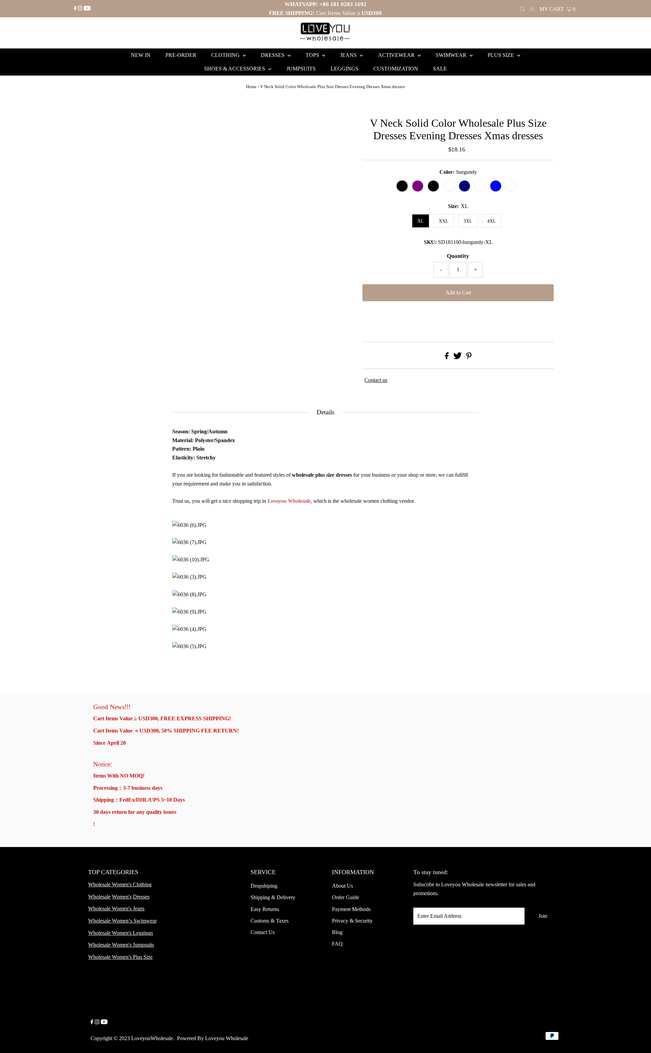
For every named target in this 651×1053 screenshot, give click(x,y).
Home (251, 86)
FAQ (337, 944)
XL (420, 221)
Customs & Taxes (270, 921)
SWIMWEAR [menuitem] (452, 55)
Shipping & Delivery (273, 897)
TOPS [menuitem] (312, 55)
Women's (122, 897)
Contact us (375, 380)
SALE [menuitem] (440, 68)
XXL (444, 221)
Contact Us (263, 932)
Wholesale (99, 897)
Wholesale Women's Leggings (120, 933)
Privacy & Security (352, 921)
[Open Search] (522, 8)
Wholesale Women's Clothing (120, 884)
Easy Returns (265, 909)
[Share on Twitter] (457, 357)
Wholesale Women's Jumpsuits (121, 945)
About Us (342, 886)
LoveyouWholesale (152, 1038)
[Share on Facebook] (447, 357)
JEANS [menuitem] (349, 55)
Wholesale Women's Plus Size (120, 957)
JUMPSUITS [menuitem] (301, 68)
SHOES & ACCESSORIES (235, 68)
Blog (337, 932)
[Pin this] (469, 357)
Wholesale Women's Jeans (116, 908)
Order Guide (345, 897)
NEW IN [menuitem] (141, 55)
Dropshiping (264, 886)
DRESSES (273, 55)
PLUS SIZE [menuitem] (501, 55)
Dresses (141, 897)
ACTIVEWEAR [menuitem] (397, 55)
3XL (467, 221)
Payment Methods (351, 909)
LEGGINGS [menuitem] (344, 68)
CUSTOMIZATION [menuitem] (395, 68)
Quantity (458, 256)
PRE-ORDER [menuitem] (180, 55)
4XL (491, 221)
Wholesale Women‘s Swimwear (122, 921)
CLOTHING (226, 55)
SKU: (430, 242)
